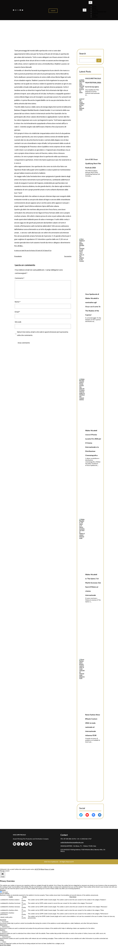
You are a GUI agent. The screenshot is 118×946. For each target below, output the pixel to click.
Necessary (5, 892)
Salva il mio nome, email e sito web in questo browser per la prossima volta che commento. (42, 333)
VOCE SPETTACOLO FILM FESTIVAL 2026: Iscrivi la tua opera (93, 83)
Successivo (67, 256)
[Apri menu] (84, 10)
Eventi (73, 37)
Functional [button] (3, 920)
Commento (19, 278)
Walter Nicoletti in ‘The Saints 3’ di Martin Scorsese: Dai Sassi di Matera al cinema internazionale (93, 585)
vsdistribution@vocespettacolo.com (72, 842)
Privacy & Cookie (49, 869)
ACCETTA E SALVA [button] (5, 945)
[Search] (98, 60)
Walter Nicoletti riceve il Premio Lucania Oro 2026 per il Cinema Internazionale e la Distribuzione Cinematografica (93, 443)
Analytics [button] (2, 930)
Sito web (18, 322)
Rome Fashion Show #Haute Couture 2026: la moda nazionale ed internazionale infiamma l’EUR (92, 725)
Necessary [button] (3, 890)
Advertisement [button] (4, 935)
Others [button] (2, 940)
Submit (53, 10)
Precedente (18, 256)
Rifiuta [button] (42, 869)
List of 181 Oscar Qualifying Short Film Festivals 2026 (93, 164)
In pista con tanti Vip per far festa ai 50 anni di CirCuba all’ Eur (32, 250)
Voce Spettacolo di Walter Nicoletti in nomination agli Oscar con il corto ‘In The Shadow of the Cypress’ (92, 304)
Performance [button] (3, 925)
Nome (17, 302)
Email (17, 312)
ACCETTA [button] (37, 869)
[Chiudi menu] (90, 2)
